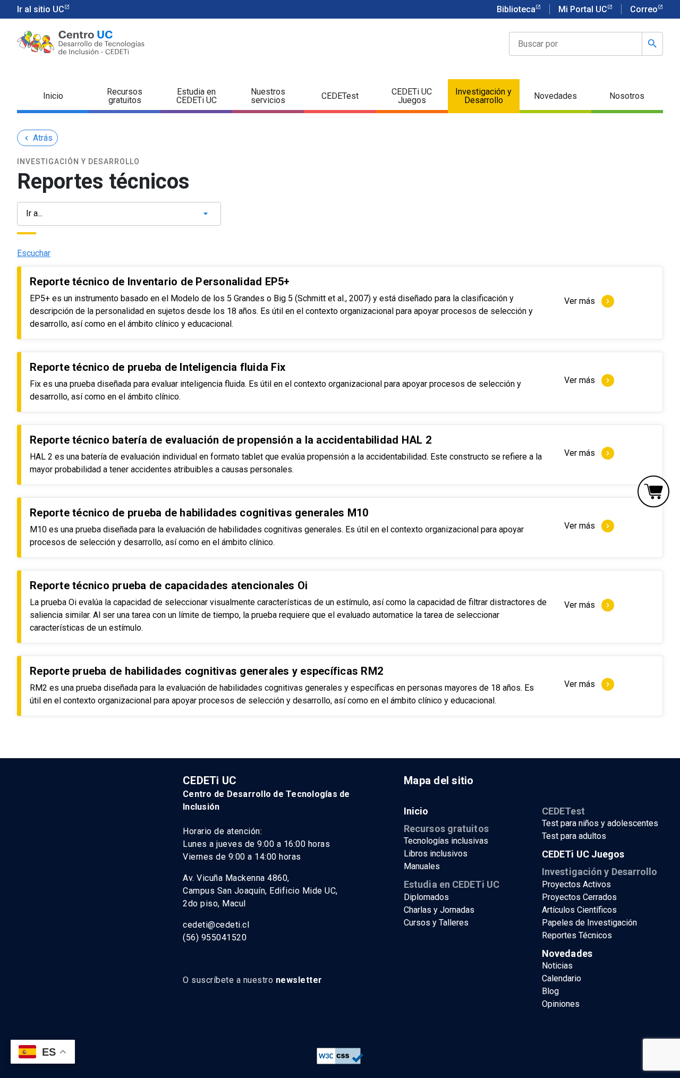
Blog (550, 991)
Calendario (561, 978)
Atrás (37, 138)
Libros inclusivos (436, 853)
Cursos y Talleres (436, 923)
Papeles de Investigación (589, 923)
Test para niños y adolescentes (600, 823)
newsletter (299, 980)
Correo (644, 9)
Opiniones (561, 1004)
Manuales (422, 866)
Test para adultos (574, 836)
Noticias (557, 966)
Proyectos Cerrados (579, 897)
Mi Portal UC (582, 9)
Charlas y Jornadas (439, 910)
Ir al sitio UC (40, 9)
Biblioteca (516, 9)
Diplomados (426, 897)
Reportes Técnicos (577, 935)
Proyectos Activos (576, 884)
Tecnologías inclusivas (446, 841)
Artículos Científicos (579, 910)
